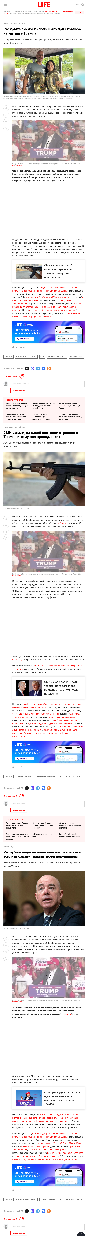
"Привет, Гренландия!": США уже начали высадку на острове (70, 416)
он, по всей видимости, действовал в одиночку (49, 723)
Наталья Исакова (20, 767)
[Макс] (32, 368)
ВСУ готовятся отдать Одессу (42, 835)
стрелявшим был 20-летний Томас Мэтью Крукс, (49, 297)
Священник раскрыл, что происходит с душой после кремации (17, 836)
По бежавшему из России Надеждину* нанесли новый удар (43, 405)
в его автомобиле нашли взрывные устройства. (52, 310)
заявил (67, 1013)
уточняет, (17, 659)
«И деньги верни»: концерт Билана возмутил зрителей (70, 825)
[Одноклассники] (49, 368)
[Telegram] (38, 368)
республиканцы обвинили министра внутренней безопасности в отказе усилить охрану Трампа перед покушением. (45, 733)
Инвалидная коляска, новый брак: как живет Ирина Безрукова (16, 416)
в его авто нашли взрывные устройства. (49, 1149)
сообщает (62, 523)
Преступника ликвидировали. (62, 717)
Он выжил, (63, 290)
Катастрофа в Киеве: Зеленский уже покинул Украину (69, 405)
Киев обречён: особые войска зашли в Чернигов (70, 835)
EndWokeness (17, 165)
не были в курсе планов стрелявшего (65, 1152)
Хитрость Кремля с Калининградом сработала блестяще (41, 416)
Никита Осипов (20, 347)
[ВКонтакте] (43, 368)
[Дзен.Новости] (27, 368)
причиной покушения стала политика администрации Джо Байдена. (45, 1159)
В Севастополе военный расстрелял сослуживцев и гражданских (17, 405)
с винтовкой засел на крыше (35, 1146)
